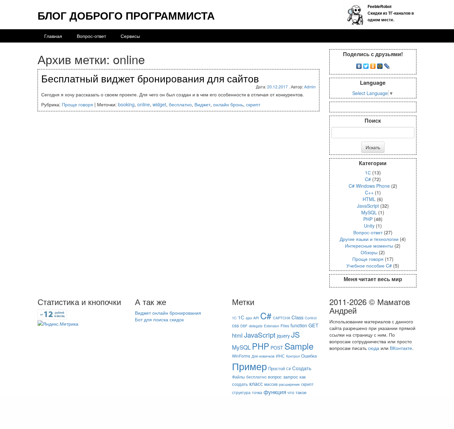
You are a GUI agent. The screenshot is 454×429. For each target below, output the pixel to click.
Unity (369, 225)
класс (256, 383)
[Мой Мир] (380, 64)
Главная (53, 36)
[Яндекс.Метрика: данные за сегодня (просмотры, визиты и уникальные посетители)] (58, 323)
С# (288, 368)
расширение (289, 384)
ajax (249, 317)
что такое (296, 392)
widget (159, 104)
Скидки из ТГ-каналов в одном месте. (391, 13)
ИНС (280, 356)
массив (271, 384)
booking (126, 104)
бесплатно (180, 104)
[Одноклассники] (373, 64)
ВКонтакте (401, 348)
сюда (373, 348)
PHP (368, 219)
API (256, 317)
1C (234, 317)
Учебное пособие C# (369, 265)
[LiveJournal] (387, 64)
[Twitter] (366, 64)
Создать (301, 368)
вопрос (275, 377)
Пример (249, 366)
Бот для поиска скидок (159, 319)
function (298, 325)
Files (285, 325)
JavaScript (368, 205)
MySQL (369, 212)
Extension (271, 325)
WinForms (241, 356)
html (237, 335)
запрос (290, 376)
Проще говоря (77, 104)
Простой (276, 368)
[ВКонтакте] (359, 64)
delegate (256, 325)
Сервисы (130, 36)
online (143, 104)
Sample (298, 346)
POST (277, 347)
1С (368, 172)
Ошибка (309, 356)
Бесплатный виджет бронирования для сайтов (150, 78)
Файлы (238, 376)
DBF (244, 325)
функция (275, 391)
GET (313, 325)
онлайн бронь (228, 104)
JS (295, 334)
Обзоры (369, 252)
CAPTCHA (281, 317)
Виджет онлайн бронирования (168, 312)
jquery (283, 335)
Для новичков (263, 356)
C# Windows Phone (369, 185)
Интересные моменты (369, 245)
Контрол (293, 356)
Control (310, 317)
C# (368, 179)
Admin (310, 86)
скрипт (253, 104)
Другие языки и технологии (369, 239)
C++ (369, 192)
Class (297, 317)
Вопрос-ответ (91, 36)
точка (257, 392)
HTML (369, 199)
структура (241, 392)
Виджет (202, 104)
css (235, 325)
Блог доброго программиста (126, 15)
